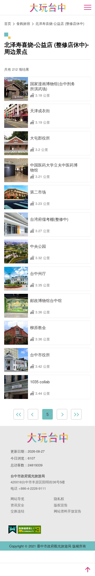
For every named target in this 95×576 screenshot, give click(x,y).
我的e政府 (12, 529)
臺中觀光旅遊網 (47, 7)
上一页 (33, 414)
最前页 (18, 414)
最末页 (76, 414)
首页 (7, 23)
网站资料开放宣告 (67, 511)
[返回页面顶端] (87, 569)
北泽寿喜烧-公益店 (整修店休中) (59, 23)
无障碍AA (29, 529)
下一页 (62, 414)
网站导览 (17, 498)
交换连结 (17, 511)
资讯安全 (17, 504)
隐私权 (59, 498)
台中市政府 (47, 437)
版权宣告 (61, 504)
